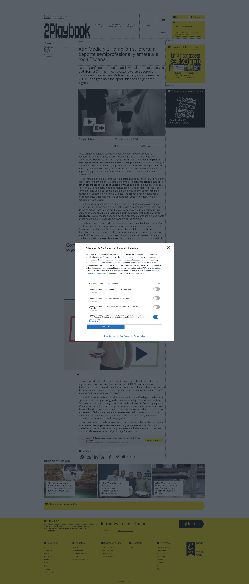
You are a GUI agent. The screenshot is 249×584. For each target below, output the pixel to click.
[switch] (156, 289)
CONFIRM (106, 327)
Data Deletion (109, 336)
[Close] (169, 248)
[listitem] (124, 283)
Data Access (124, 336)
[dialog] (124, 292)
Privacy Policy (139, 336)
